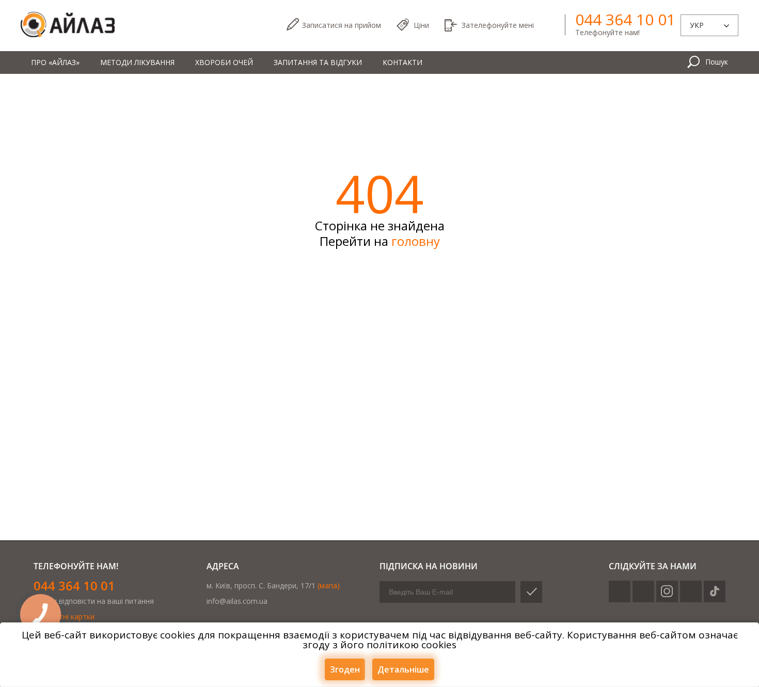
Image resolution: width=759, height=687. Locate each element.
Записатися (341, 25)
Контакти (402, 62)
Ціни (421, 25)
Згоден (345, 669)
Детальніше (403, 669)
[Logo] (68, 25)
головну (415, 240)
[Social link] (619, 591)
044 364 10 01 (625, 19)
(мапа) (329, 585)
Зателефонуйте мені (498, 25)
